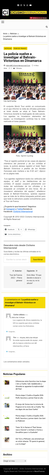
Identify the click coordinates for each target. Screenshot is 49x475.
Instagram (10, 209)
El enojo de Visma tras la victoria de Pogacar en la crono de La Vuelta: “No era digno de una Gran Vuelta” (30, 406)
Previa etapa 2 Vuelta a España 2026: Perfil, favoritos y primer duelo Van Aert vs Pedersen (30, 418)
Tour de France (20, 48)
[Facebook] (18, 5)
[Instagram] (21, 5)
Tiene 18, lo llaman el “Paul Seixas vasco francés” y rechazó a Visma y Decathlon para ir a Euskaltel (29, 430)
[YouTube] (30, 5)
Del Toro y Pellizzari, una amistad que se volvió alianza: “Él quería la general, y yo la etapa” (30, 441)
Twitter (20, 209)
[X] (24, 5)
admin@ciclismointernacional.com (18, 65)
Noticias (8, 48)
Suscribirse (38, 259)
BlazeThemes (39, 471)
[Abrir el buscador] (47, 27)
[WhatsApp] (27, 5)
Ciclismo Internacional (23, 211)
